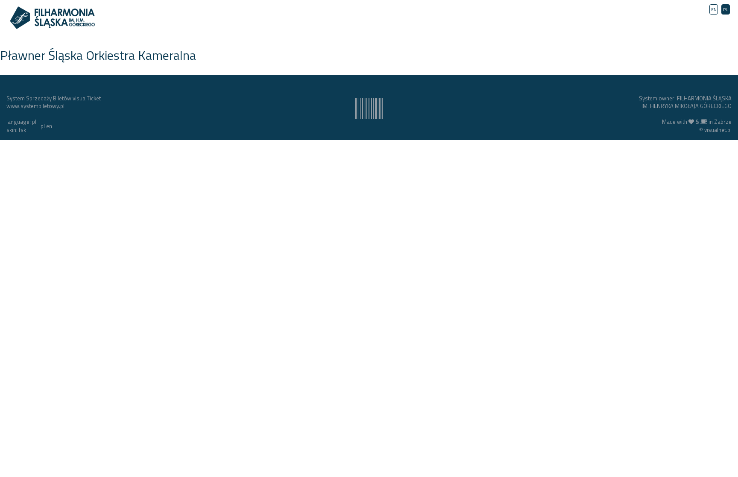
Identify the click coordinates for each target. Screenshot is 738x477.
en (49, 126)
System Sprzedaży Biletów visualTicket (53, 98)
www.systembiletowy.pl (35, 106)
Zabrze (723, 121)
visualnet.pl (718, 130)
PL (725, 9)
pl (43, 126)
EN (714, 9)
